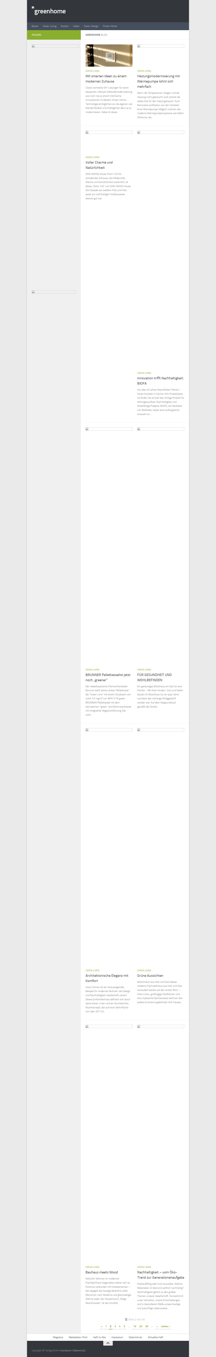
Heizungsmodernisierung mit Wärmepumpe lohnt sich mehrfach (158, 81)
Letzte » (165, 1326)
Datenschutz (135, 1337)
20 (140, 1326)
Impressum (117, 1337)
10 (134, 1326)
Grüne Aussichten (150, 976)
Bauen (35, 26)
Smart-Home (110, 26)
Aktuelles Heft (155, 1337)
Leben (76, 26)
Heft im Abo (99, 1337)
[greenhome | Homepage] (49, 11)
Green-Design (91, 26)
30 (146, 1326)
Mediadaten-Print (78, 1337)
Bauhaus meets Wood (102, 1272)
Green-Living (49, 26)
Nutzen (65, 26)
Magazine (58, 1337)
